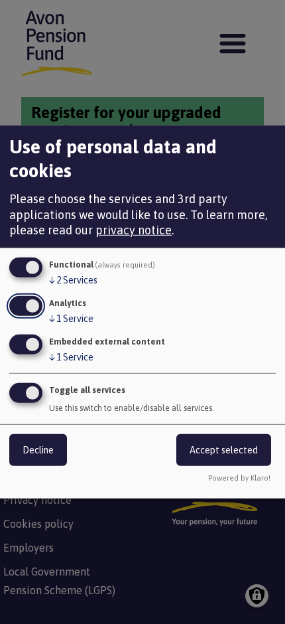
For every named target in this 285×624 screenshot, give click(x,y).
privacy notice (133, 230)
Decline (38, 449)
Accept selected (224, 449)
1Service (71, 318)
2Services (73, 280)
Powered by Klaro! (239, 478)
